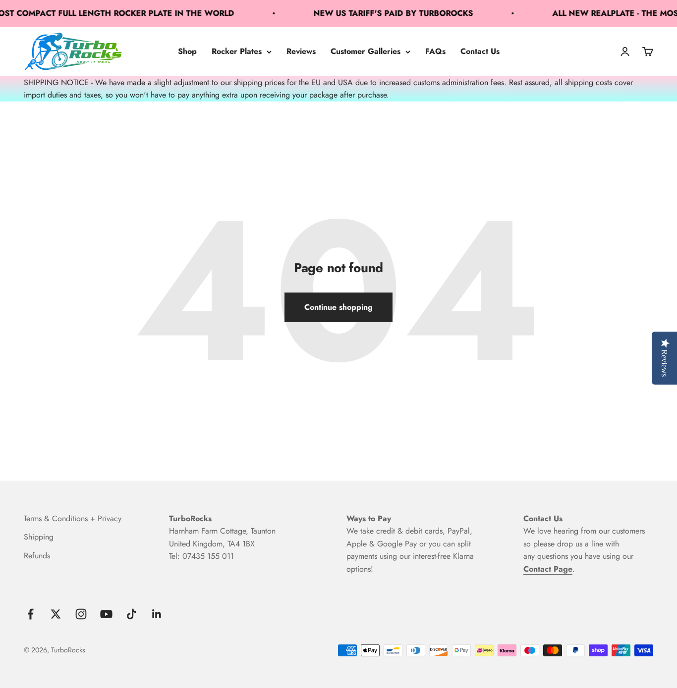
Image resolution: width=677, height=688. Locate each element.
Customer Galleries (365, 51)
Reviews (301, 51)
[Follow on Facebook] (30, 614)
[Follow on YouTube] (106, 614)
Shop (187, 51)
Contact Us (480, 51)
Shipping (39, 536)
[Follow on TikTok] (131, 614)
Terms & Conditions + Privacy (72, 518)
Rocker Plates (237, 51)
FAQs (435, 51)
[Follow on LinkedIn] (157, 614)
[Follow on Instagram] (81, 614)
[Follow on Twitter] (55, 614)
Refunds (37, 555)
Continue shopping (338, 307)
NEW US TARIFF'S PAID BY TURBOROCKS (385, 13)
